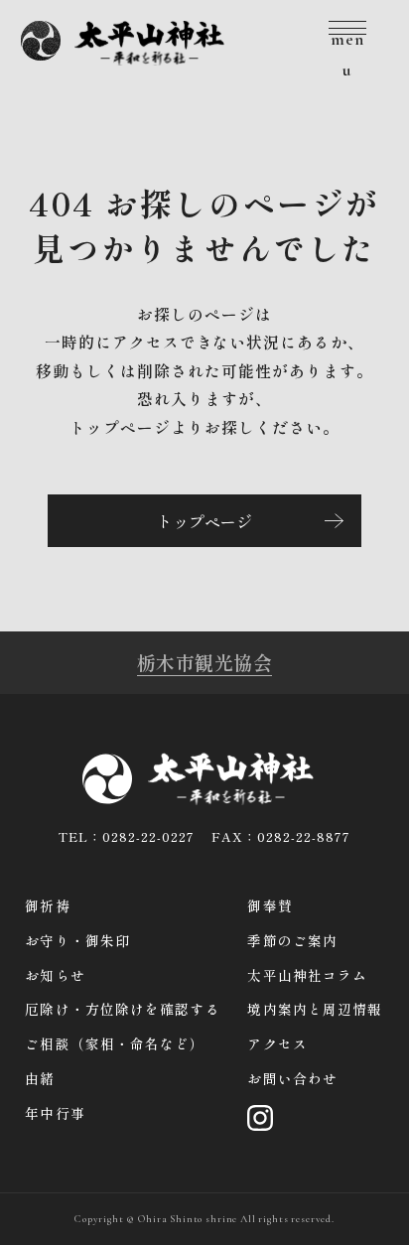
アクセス (277, 1043)
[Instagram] (259, 1113)
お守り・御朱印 (77, 940)
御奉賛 (269, 905)
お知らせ (54, 975)
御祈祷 (47, 905)
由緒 (40, 1078)
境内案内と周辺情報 (314, 1009)
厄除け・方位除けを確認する (122, 1009)
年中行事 (54, 1113)
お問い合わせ (292, 1078)
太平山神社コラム (307, 975)
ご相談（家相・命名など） (114, 1043)
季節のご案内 (292, 940)
